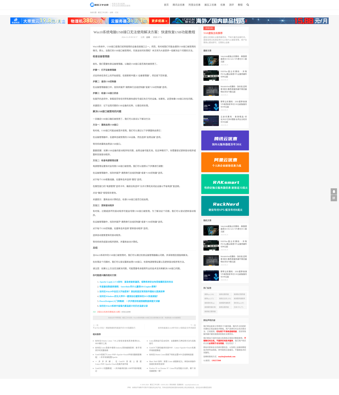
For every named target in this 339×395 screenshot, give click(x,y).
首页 (166, 5)
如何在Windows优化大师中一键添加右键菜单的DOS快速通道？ (129, 296)
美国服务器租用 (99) (239, 299)
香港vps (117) (209, 299)
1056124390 (126, 312)
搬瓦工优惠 (210, 5)
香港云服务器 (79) (224, 307)
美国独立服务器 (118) (239, 294)
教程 (240, 5)
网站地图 (173, 385)
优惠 (222, 5)
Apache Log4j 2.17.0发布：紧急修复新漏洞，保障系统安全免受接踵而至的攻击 (136, 282)
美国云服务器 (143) (224, 294)
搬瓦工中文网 (99, 5)
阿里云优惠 (194, 5)
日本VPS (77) (238, 307)
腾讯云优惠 (179, 5)
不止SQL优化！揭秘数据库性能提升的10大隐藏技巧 (114, 328)
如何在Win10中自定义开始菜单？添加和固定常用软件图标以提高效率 (132, 291)
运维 (111, 12)
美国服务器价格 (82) (210, 307)
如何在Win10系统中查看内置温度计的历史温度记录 (123, 306)
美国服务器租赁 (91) (224, 303)
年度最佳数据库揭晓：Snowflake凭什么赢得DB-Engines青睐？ (128, 287)
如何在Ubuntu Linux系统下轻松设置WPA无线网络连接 (171, 355)
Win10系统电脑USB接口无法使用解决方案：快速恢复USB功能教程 (144, 32)
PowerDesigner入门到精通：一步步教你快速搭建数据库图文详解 (129, 301)
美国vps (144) (209, 294)
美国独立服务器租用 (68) (210, 312)
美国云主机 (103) (225, 299)
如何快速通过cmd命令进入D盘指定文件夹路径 (177, 328)
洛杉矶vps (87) (239, 303)
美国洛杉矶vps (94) (209, 303)
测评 (231, 5)
